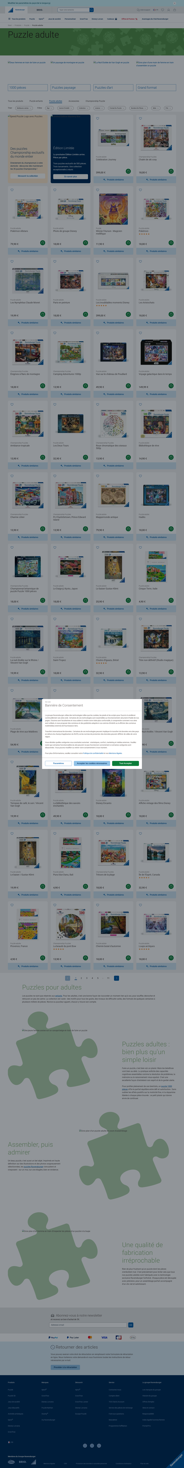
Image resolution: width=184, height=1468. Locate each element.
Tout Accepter (125, 763)
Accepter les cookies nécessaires (92, 763)
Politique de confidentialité (93, 753)
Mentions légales (115, 753)
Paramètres (58, 763)
